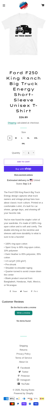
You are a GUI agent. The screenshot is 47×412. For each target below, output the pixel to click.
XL (28, 138)
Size (23, 132)
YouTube (24, 384)
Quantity (16, 153)
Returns (23, 350)
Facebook (25, 368)
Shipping (12, 123)
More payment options (23, 175)
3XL (23, 144)
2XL (36, 138)
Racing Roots (27, 390)
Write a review (23, 313)
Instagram (25, 380)
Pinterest (25, 376)
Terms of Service (23, 358)
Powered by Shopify (23, 393)
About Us (23, 362)
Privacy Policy (23, 354)
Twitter (24, 372)
